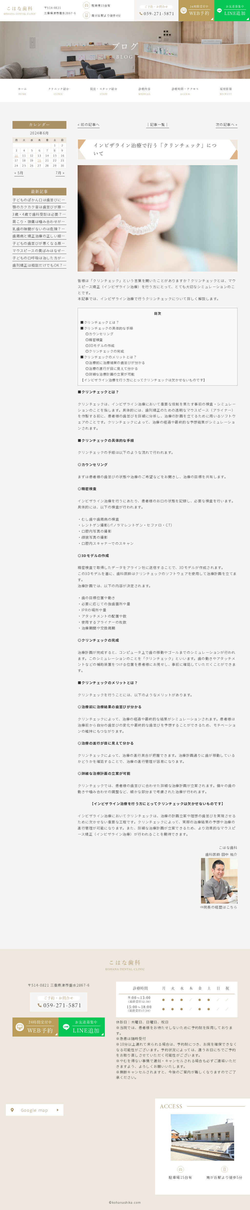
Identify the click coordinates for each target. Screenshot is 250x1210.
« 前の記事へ (89, 124)
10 (16, 155)
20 (39, 160)
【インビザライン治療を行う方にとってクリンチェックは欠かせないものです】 (143, 379)
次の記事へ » (227, 124)
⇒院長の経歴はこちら (219, 907)
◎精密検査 (94, 339)
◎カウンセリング (99, 333)
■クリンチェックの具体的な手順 (106, 328)
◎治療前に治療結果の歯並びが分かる (115, 362)
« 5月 (19, 172)
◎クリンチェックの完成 (104, 351)
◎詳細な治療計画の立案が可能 (110, 374)
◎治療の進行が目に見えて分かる (111, 368)
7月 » (60, 172)
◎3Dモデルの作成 (100, 345)
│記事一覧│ (157, 124)
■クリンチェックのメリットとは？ (108, 356)
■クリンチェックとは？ (99, 322)
